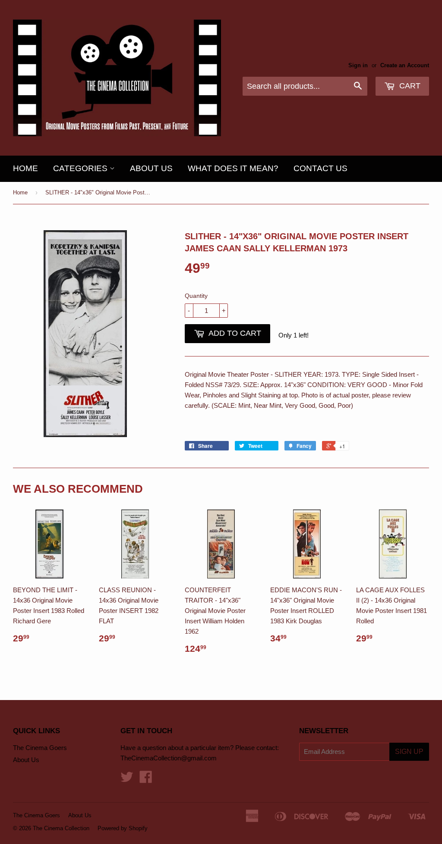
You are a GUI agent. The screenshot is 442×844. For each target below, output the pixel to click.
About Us (151, 168)
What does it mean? (233, 168)
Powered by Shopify (123, 828)
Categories (81, 168)
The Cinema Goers (40, 747)
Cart (408, 85)
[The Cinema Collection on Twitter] (126, 779)
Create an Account (404, 65)
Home (25, 168)
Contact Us (320, 168)
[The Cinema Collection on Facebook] (145, 779)
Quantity (196, 295)
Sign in (358, 65)
